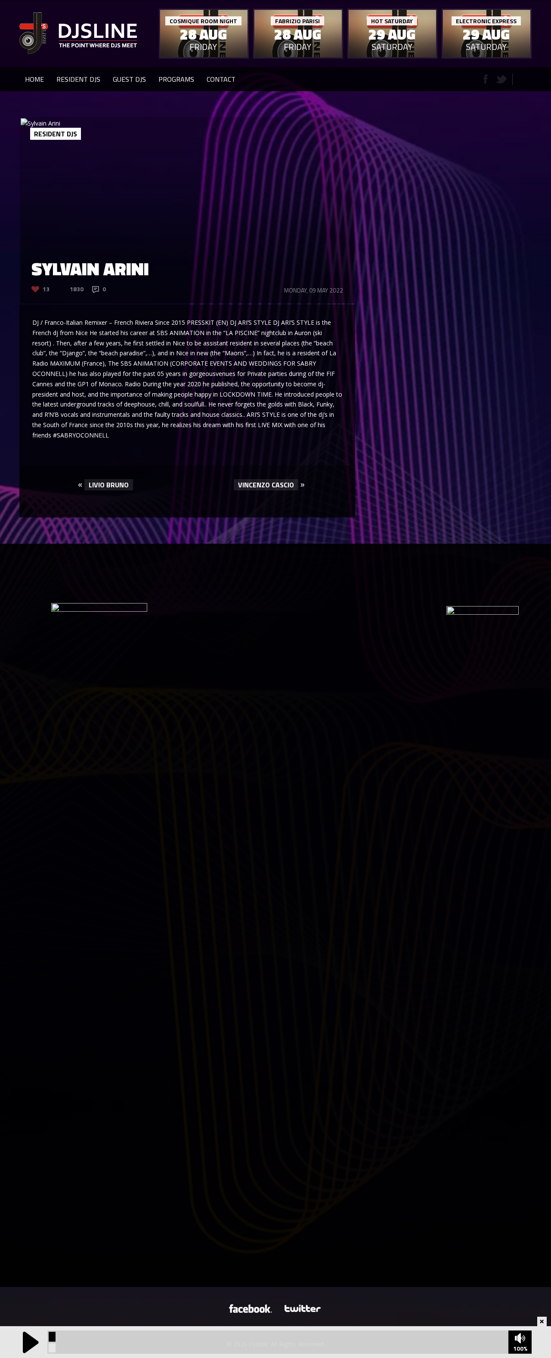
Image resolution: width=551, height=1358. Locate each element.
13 (46, 288)
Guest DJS (129, 79)
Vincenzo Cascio (266, 485)
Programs (176, 79)
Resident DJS (78, 79)
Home (34, 79)
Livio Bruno (109, 485)
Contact (221, 79)
